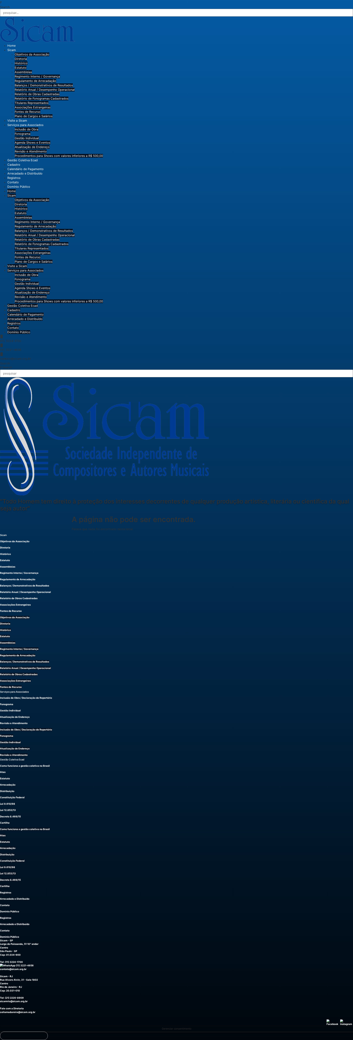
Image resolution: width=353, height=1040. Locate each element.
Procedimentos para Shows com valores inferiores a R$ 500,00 (59, 156)
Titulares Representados (31, 103)
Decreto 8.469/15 (10, 816)
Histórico (21, 63)
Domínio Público (18, 186)
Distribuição (7, 791)
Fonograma (22, 134)
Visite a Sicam (17, 120)
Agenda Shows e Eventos (32, 142)
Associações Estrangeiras (32, 107)
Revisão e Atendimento (31, 151)
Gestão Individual (27, 138)
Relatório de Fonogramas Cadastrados (41, 98)
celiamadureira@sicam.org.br (17, 1012)
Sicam (11, 50)
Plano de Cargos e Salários (33, 116)
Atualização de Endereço (32, 147)
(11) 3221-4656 (24, 965)
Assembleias (23, 72)
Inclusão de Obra (26, 129)
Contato (13, 182)
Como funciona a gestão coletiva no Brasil (25, 765)
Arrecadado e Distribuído (24, 173)
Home (11, 45)
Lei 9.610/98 (7, 803)
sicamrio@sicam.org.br (14, 1001)
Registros (13, 178)
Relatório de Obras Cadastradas (37, 94)
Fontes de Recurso (27, 112)
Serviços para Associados (25, 125)
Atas (3, 772)
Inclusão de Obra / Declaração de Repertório (26, 697)
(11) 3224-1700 (14, 961)
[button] (176, 2)
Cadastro (13, 164)
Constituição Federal (12, 797)
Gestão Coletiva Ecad (22, 160)
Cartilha (5, 822)
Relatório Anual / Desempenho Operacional (45, 89)
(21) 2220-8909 (14, 997)
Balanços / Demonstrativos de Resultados (44, 85)
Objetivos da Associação (32, 54)
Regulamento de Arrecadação (35, 81)
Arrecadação (7, 784)
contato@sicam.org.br (13, 969)
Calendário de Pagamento (25, 169)
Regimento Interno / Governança (37, 76)
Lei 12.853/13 (8, 810)
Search (5, 7)
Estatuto (20, 67)
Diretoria (21, 59)
